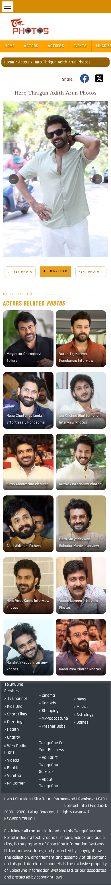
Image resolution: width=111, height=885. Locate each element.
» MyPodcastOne (53, 718)
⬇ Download (55, 271)
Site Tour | (44, 799)
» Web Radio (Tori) (15, 749)
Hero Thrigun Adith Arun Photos (62, 62)
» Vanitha (12, 775)
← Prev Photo (20, 271)
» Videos (11, 760)
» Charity (12, 737)
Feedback (98, 805)
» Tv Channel (15, 698)
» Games (81, 722)
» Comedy (47, 703)
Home (10, 45)
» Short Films (15, 714)
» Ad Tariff (48, 757)
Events (80, 45)
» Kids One (13, 706)
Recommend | (66, 799)
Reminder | (88, 799)
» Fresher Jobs (52, 726)
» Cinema (47, 695)
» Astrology (84, 714)
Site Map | (24, 799)
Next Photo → (91, 271)
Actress (56, 45)
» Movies (81, 707)
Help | (9, 799)
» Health (11, 729)
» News (80, 699)
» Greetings (14, 721)
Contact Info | (77, 805)
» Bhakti (11, 768)
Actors (31, 45)
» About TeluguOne (48, 783)
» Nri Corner (14, 783)
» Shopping (49, 710)
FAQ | (102, 799)
